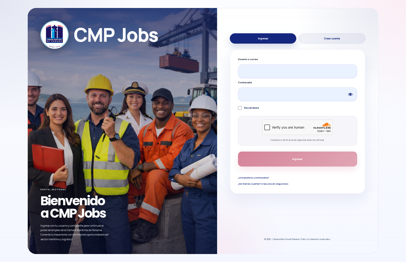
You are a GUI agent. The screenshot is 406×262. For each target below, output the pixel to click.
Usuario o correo (248, 59)
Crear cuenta (332, 38)
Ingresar (263, 38)
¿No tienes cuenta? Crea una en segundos (263, 183)
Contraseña (245, 82)
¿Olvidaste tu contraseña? (253, 177)
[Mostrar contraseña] (350, 94)
